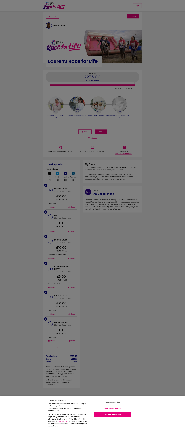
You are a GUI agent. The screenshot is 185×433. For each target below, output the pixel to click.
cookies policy (63, 421)
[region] (92, 414)
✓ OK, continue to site (113, 414)
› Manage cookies (113, 402)
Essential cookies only (113, 408)
